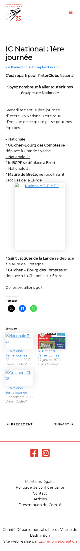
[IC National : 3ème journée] (19, 341)
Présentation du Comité (40, 505)
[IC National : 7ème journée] (52, 341)
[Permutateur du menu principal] (71, 12)
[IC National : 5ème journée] (19, 378)
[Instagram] (45, 453)
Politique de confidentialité (40, 487)
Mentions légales (40, 482)
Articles (40, 499)
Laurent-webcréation (58, 541)
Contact (40, 493)
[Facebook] (34, 453)
